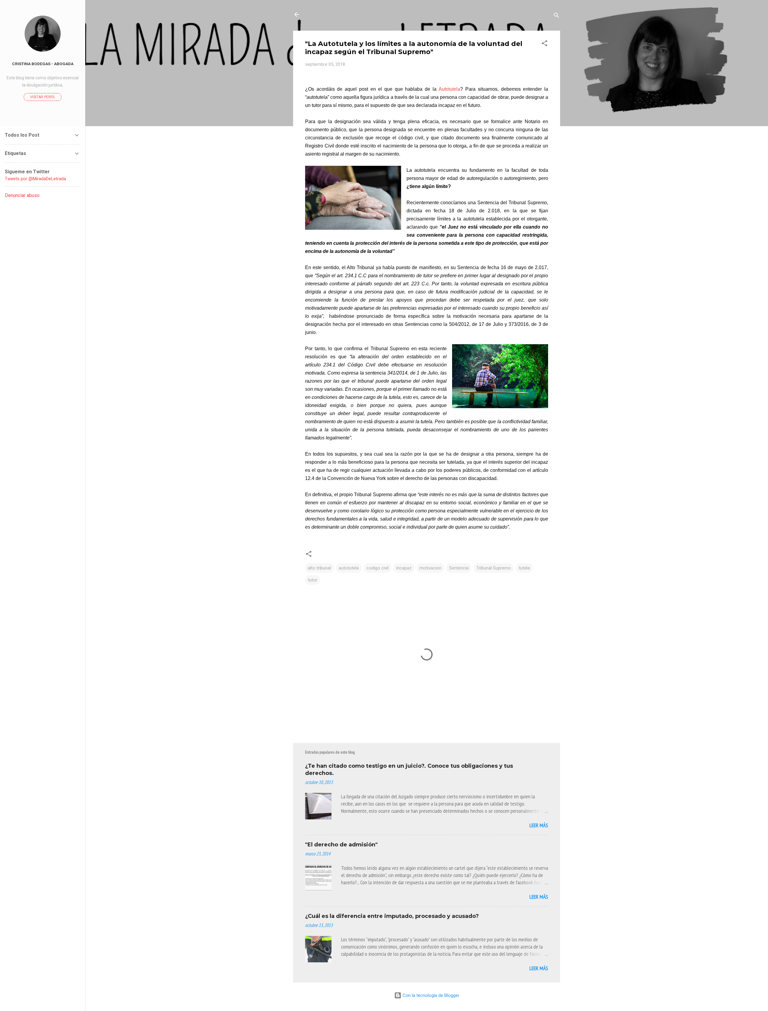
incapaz (404, 568)
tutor (312, 580)
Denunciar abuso (22, 195)
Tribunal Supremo (493, 568)
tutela (524, 568)
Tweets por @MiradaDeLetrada (35, 178)
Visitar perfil (42, 97)
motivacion (430, 568)
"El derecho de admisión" (341, 844)
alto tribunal (319, 568)
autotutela (349, 568)
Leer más (539, 825)
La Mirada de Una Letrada (350, 14)
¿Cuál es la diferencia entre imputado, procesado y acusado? (392, 916)
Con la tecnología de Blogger (430, 995)
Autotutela (449, 89)
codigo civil (377, 568)
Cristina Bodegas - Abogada (43, 63)
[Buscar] (556, 16)
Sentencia (459, 568)
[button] (544, 44)
